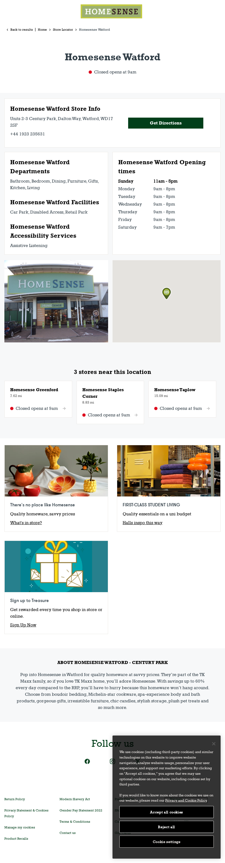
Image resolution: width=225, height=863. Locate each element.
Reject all (166, 827)
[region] (167, 797)
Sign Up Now (23, 625)
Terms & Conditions (75, 822)
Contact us (68, 833)
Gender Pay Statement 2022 (81, 810)
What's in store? (26, 522)
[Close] (214, 744)
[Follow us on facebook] (87, 761)
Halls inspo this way (142, 522)
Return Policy (14, 799)
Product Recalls (16, 839)
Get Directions (166, 123)
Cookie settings (167, 841)
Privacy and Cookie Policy (186, 800)
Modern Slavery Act (75, 799)
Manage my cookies (19, 827)
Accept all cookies (166, 812)
